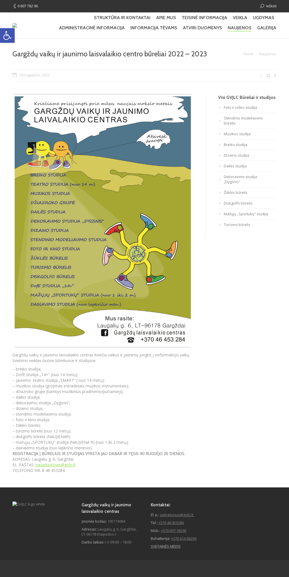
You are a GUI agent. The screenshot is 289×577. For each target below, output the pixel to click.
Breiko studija (235, 144)
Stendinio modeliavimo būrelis (243, 121)
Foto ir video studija (240, 107)
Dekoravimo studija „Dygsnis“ (240, 179)
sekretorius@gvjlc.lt (177, 514)
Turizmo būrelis (237, 224)
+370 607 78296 (173, 530)
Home (248, 53)
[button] (7, 35)
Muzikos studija (237, 133)
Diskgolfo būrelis (238, 203)
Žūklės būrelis (236, 192)
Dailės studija (235, 165)
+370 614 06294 (183, 538)
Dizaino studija (236, 155)
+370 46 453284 (171, 522)
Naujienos (268, 53)
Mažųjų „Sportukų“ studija (246, 213)
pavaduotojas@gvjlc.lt (56, 464)
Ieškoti (271, 6)
